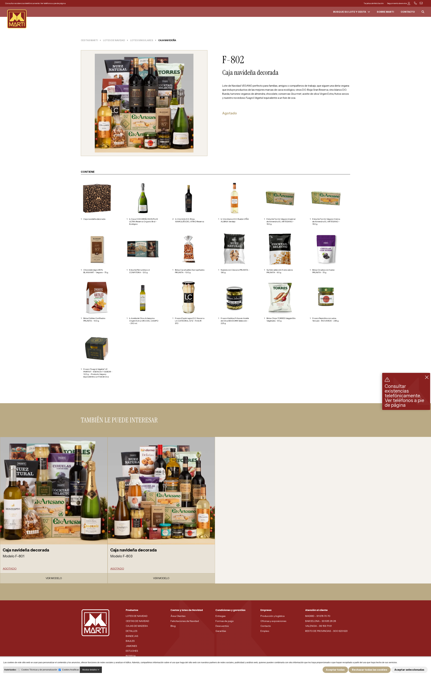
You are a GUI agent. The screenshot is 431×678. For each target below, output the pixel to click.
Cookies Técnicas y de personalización (39, 670)
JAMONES (131, 646)
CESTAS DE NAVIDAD (137, 621)
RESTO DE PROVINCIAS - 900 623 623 (326, 631)
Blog (173, 625)
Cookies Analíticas (70, 670)
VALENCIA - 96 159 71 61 (318, 625)
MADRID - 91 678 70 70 (317, 616)
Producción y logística (272, 616)
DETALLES (131, 631)
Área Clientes (178, 616)
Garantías (221, 631)
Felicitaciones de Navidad (185, 621)
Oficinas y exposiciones (273, 621)
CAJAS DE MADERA (137, 625)
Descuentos (222, 625)
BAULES (130, 640)
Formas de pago (225, 621)
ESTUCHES (132, 650)
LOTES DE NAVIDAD (136, 616)
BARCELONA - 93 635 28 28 (320, 621)
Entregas (220, 616)
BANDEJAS (132, 636)
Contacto (265, 625)
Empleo (264, 631)
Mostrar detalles (89, 670)
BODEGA (131, 655)
